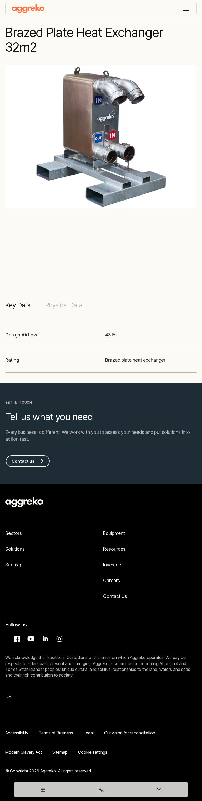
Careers (111, 580)
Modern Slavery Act (23, 752)
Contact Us (115, 596)
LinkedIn (44, 639)
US (8, 696)
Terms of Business (56, 732)
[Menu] (186, 9)
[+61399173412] (101, 789)
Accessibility (16, 732)
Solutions (15, 549)
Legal (89, 732)
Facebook (16, 639)
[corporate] (28, 8)
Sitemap (13, 564)
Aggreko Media (30, 639)
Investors (113, 564)
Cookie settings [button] (92, 752)
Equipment (114, 533)
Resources (114, 549)
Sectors (13, 533)
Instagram (58, 639)
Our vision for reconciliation (129, 732)
